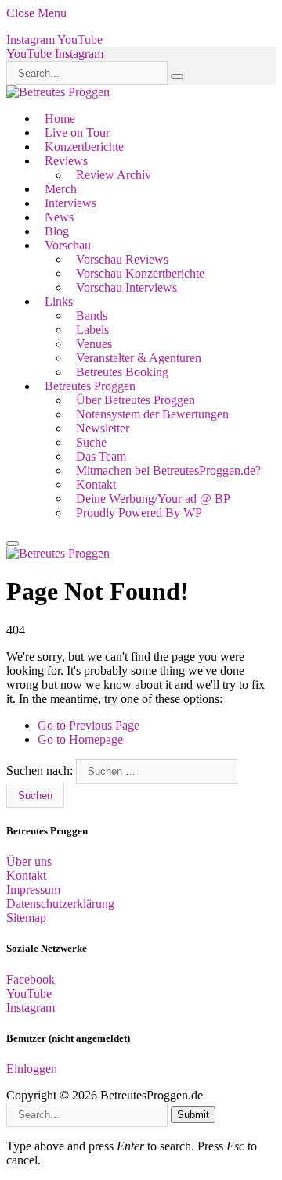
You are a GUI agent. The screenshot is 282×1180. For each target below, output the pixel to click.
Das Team (101, 456)
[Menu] (12, 543)
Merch (61, 188)
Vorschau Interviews (126, 287)
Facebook (30, 979)
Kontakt (96, 484)
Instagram (30, 1007)
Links (59, 301)
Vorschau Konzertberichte (140, 273)
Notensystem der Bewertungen (152, 414)
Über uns (29, 861)
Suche (91, 442)
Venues (94, 343)
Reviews (66, 160)
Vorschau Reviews (122, 259)
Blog (57, 231)
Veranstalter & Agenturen (138, 357)
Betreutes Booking (122, 371)
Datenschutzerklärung (60, 903)
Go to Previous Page (88, 725)
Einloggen (31, 1068)
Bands (91, 315)
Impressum (33, 889)
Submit (193, 1115)
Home (60, 118)
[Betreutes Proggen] (58, 92)
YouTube (29, 993)
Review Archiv (113, 174)
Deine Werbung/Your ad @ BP (153, 498)
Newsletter (102, 428)
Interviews (70, 203)
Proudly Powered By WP (139, 512)
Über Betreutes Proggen (135, 400)
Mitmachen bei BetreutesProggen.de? (168, 470)
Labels (92, 329)
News (59, 217)
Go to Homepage (80, 739)
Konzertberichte (84, 146)
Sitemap (26, 917)
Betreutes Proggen (90, 386)
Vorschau (68, 245)
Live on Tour (77, 132)
